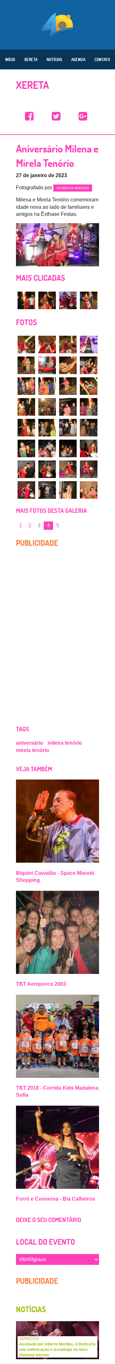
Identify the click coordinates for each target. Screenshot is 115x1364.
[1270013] (47, 448)
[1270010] (67, 427)
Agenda (78, 59)
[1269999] (88, 365)
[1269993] (47, 344)
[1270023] (88, 490)
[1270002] (67, 386)
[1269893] (47, 300)
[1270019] (88, 469)
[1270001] (47, 386)
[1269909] (88, 300)
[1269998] (67, 365)
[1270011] (88, 427)
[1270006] (67, 406)
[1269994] (67, 344)
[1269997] (47, 365)
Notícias (54, 59)
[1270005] (47, 406)
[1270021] (47, 490)
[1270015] (88, 448)
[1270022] (67, 490)
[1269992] (26, 344)
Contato (102, 59)
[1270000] (26, 386)
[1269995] (88, 344)
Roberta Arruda (73, 188)
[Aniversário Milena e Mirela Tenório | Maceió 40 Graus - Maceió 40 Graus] (29, 116)
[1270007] (88, 406)
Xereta (30, 59)
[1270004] (26, 406)
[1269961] (67, 300)
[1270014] (67, 448)
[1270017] (47, 469)
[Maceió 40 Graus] (57, 24)
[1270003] (88, 386)
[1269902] (26, 300)
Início (10, 59)
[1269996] (26, 365)
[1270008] (26, 427)
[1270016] (26, 469)
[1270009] (47, 427)
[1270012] (26, 448)
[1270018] (67, 469)
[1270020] (26, 490)
